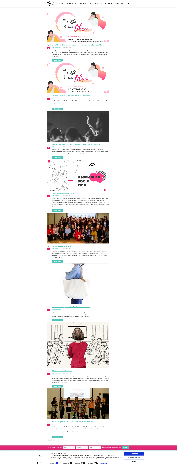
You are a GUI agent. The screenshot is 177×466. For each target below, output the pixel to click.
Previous (50, 447)
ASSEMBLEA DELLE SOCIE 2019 (63, 200)
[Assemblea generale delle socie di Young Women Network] (78, 411)
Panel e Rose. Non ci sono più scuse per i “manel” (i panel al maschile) (76, 152)
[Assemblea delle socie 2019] (78, 235)
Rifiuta (134, 461)
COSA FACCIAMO (71, 3)
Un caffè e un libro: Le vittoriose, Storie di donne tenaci (71, 103)
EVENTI (91, 3)
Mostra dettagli (104, 463)
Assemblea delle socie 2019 (61, 253)
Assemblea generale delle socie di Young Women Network (72, 429)
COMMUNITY (82, 3)
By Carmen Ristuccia (57, 54)
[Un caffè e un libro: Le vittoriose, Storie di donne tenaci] (78, 85)
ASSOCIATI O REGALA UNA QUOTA (110, 3)
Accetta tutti (134, 453)
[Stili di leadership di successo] (78, 352)
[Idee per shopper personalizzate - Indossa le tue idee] (78, 291)
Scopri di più (57, 67)
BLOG (96, 3)
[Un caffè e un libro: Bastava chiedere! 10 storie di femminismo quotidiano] (78, 34)
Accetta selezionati (134, 457)
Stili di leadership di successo (62, 378)
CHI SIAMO (61, 3)
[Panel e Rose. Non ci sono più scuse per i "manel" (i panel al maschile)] (78, 133)
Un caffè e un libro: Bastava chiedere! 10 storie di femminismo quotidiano (78, 52)
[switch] (70, 463)
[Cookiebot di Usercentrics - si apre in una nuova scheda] (40, 463)
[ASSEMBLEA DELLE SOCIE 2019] (78, 182)
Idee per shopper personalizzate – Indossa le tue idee (71, 314)
